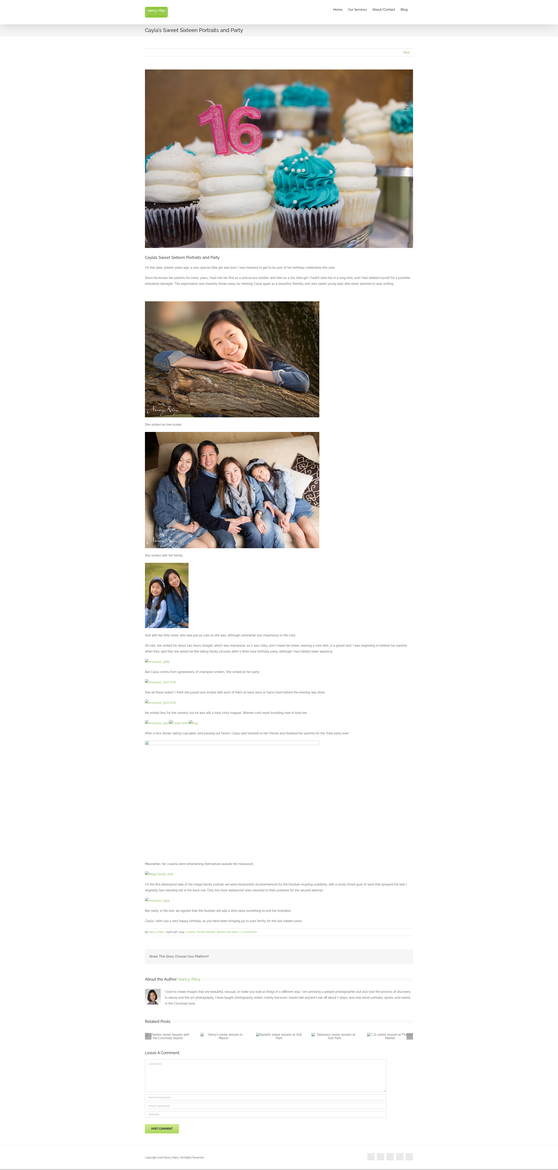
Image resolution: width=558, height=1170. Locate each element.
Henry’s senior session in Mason (218, 1038)
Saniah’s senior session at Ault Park (273, 1038)
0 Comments (249, 932)
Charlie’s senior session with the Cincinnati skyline (163, 1035)
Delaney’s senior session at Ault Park (329, 1038)
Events (191, 932)
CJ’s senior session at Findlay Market (385, 1038)
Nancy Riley (156, 932)
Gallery (173, 1035)
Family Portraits (206, 932)
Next (406, 52)
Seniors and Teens (228, 932)
